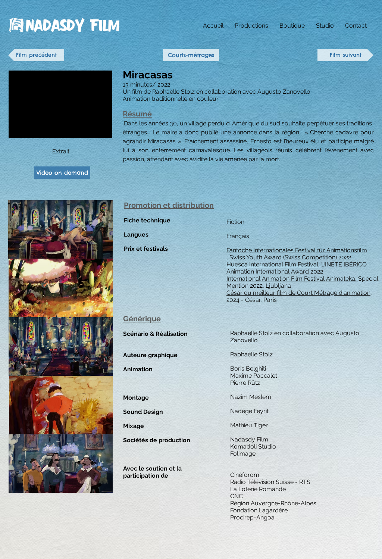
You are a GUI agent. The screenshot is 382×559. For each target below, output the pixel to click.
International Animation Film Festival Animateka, (292, 278)
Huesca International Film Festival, (273, 264)
